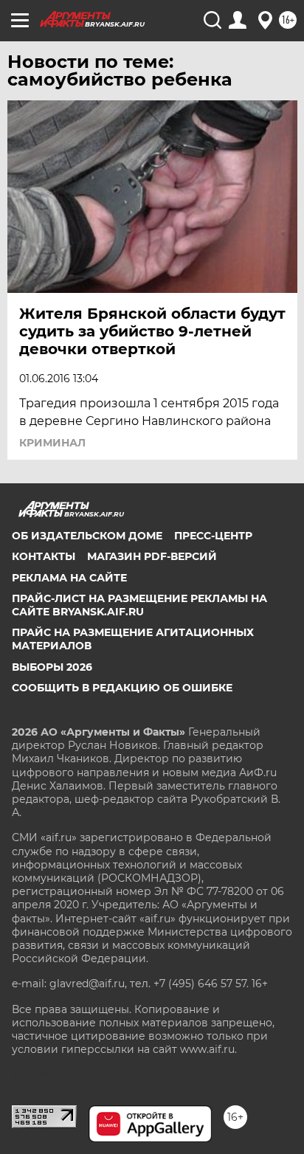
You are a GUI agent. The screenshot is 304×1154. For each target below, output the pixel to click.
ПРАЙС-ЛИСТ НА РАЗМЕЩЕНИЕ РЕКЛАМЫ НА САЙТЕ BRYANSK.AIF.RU (139, 605)
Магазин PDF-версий (152, 556)
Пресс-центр (213, 535)
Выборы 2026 (52, 667)
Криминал (52, 443)
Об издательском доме (87, 535)
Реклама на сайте (69, 577)
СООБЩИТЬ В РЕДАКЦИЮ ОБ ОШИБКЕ (122, 687)
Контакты (43, 556)
